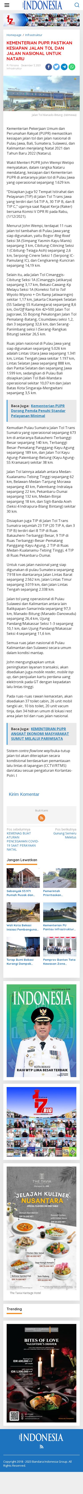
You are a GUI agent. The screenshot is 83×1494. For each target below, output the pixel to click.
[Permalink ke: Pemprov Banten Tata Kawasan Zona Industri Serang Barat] (59, 946)
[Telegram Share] (64, 67)
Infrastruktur (14, 68)
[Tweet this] (56, 67)
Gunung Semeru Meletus (64, 833)
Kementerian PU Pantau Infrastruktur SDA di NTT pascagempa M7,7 (58, 927)
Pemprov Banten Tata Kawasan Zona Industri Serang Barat (59, 962)
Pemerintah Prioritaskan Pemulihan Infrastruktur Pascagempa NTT (56, 893)
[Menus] (6, 5)
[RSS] (41, 817)
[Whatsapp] (72, 67)
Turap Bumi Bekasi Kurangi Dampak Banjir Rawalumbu (20, 962)
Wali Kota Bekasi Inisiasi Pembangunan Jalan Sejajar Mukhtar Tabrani (23, 927)
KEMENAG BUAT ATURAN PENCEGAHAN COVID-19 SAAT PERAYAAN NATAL (23, 839)
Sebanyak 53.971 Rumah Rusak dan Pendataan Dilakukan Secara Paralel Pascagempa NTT (22, 893)
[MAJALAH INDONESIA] (42, 5)
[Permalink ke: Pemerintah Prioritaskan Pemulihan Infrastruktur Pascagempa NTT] (59, 878)
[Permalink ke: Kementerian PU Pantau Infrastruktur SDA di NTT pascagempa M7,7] (59, 912)
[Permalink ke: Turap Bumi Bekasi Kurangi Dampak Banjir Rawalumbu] (23, 946)
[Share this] (48, 67)
